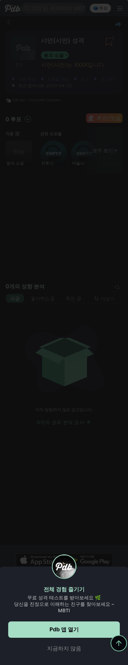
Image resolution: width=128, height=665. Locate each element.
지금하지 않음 (64, 648)
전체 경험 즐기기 (64, 589)
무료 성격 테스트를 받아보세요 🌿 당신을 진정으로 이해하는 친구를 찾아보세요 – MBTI (64, 604)
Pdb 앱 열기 (64, 629)
